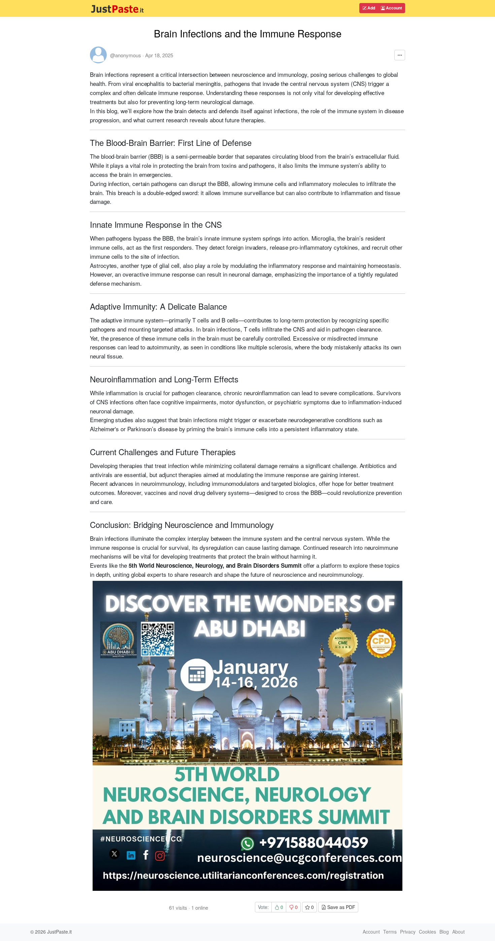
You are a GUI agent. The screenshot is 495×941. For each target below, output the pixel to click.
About (458, 931)
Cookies (427, 931)
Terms (390, 931)
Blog (444, 931)
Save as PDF (340, 907)
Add (370, 8)
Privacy (408, 931)
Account (393, 8)
